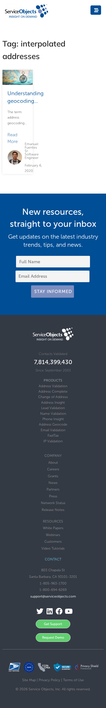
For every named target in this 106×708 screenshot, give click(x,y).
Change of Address (53, 397)
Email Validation (53, 430)
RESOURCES (53, 521)
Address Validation (53, 386)
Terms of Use (73, 680)
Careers (53, 469)
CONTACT (53, 559)
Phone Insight (53, 419)
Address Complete (53, 391)
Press (53, 496)
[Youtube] (67, 611)
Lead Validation (53, 408)
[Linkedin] (48, 611)
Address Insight (53, 402)
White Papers (53, 528)
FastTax (53, 435)
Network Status (53, 503)
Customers (53, 541)
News (53, 483)
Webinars (53, 535)
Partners (53, 489)
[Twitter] (38, 611)
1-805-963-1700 (53, 583)
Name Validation (53, 414)
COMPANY (53, 456)
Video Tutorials (53, 548)
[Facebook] (58, 611)
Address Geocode (53, 424)
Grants (53, 476)
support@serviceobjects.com (53, 596)
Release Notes (53, 510)
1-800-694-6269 (53, 590)
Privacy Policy (49, 680)
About (53, 463)
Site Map (29, 680)
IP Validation (53, 441)
